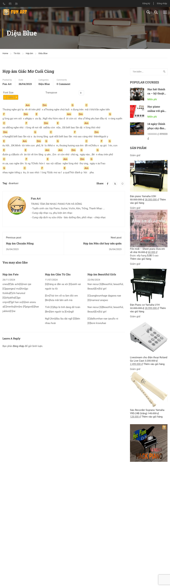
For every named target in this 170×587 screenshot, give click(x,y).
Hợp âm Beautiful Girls (101, 274)
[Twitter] (115, 183)
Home (5, 53)
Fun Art (6, 84)
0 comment (63, 84)
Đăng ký (146, 3)
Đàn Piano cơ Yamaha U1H (145, 304)
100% (10, 97)
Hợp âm (29, 53)
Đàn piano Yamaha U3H (143, 196)
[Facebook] (107, 183)
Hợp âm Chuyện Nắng (20, 243)
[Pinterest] (122, 183)
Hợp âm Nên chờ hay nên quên (102, 243)
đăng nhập (18, 346)
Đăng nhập (162, 3)
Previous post (13, 237)
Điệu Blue (43, 53)
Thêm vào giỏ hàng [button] (140, 258)
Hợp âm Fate (10, 274)
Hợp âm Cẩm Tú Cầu (58, 274)
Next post (116, 237)
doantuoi (13, 183)
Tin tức (17, 53)
